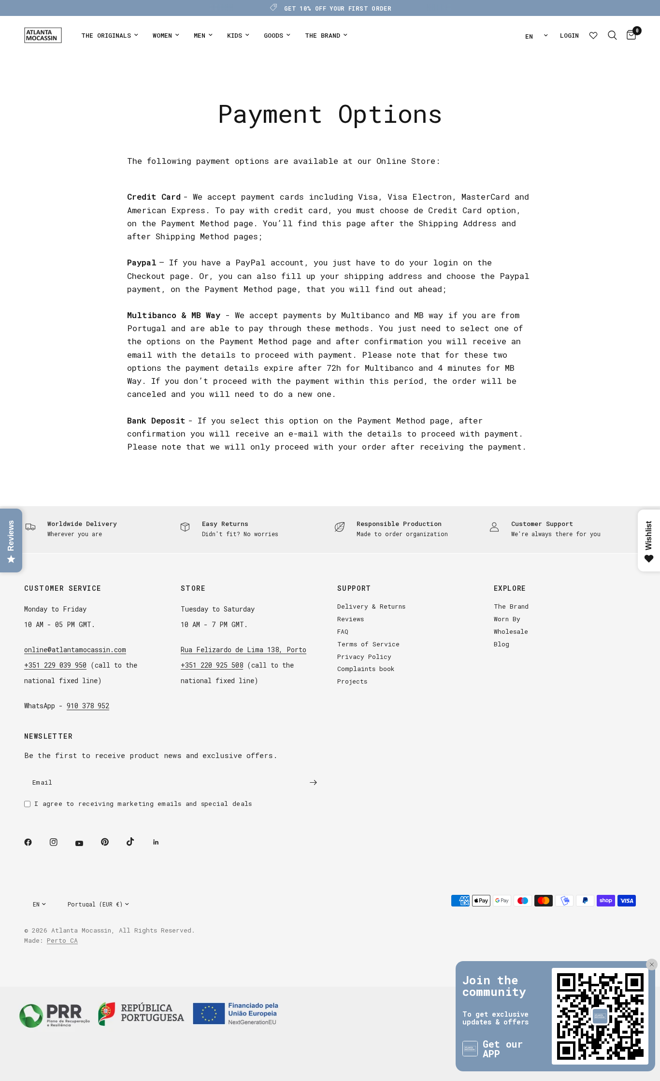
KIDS (234, 35)
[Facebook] (34, 842)
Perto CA (62, 940)
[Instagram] (60, 842)
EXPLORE (510, 588)
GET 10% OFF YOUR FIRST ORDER (337, 8)
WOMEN (162, 35)
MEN (199, 35)
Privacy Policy (364, 656)
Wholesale (511, 631)
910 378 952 (88, 705)
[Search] (612, 35)
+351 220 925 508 (212, 665)
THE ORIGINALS (106, 35)
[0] (629, 35)
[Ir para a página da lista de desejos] (593, 35)
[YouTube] (86, 843)
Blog (501, 644)
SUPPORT (354, 588)
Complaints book (366, 668)
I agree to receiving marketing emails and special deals (143, 803)
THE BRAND (322, 35)
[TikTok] (137, 841)
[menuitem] (109, 35)
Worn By (507, 618)
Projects (352, 681)
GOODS (273, 35)
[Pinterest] (111, 841)
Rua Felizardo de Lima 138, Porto (243, 649)
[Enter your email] (313, 782)
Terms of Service (368, 644)
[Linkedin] (162, 842)
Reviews (350, 618)
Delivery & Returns (371, 606)
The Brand (511, 606)
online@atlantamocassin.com (75, 649)
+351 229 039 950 (55, 665)
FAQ (342, 631)
